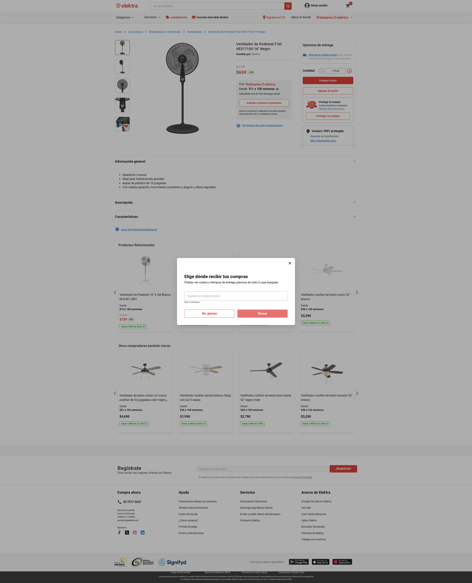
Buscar (262, 313)
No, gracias (209, 313)
